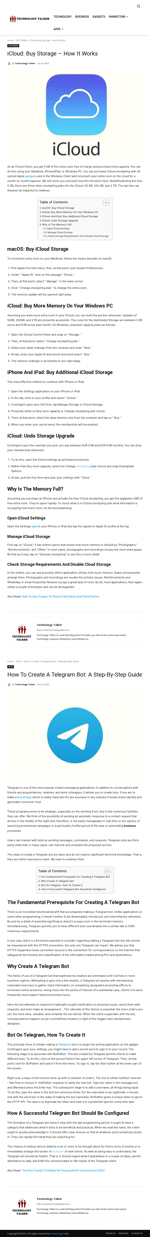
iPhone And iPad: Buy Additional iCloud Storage (70, 216)
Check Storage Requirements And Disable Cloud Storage (78, 236)
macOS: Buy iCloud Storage (58, 207)
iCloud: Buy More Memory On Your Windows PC (70, 212)
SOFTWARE (21, 40)
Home (10, 40)
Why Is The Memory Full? (57, 224)
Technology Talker (25, 63)
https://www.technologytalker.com (53, 630)
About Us (111, 1233)
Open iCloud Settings (58, 228)
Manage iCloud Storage (60, 232)
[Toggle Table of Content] (104, 203)
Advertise (123, 1233)
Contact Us (137, 1233)
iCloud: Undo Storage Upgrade (60, 220)
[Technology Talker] (9, 63)
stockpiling (83, 466)
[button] (138, 6)
